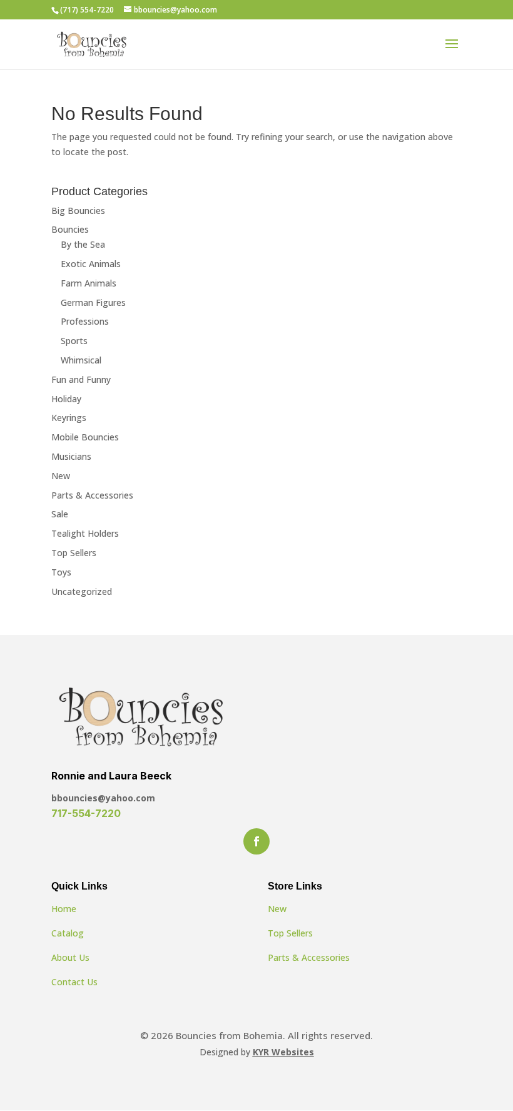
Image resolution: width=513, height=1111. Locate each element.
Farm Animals (88, 283)
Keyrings (68, 418)
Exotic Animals (91, 264)
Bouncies (70, 229)
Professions (85, 321)
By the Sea (83, 244)
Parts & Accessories (92, 495)
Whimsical (81, 360)
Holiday (66, 399)
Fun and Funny (81, 379)
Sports (74, 341)
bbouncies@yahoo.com (103, 798)
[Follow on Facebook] (256, 841)
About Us (70, 957)
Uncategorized (81, 591)
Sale (59, 514)
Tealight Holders (85, 533)
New (60, 476)
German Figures (93, 302)
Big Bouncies (78, 210)
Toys (61, 572)
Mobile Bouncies (85, 437)
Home (63, 909)
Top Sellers (73, 553)
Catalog (67, 933)
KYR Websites (283, 1052)
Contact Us (74, 982)
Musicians (71, 456)
